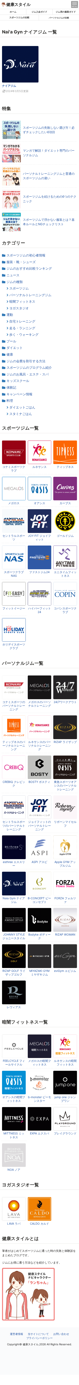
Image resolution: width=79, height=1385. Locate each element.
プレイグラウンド (65, 1133)
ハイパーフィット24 (39, 610)
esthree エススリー (14, 863)
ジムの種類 (14, 282)
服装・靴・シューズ (21, 262)
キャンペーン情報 (19, 394)
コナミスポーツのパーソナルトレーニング (13, 705)
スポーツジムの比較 (19, 17)
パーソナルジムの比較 (59, 17)
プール (11, 341)
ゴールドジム (65, 535)
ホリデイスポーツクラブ (13, 646)
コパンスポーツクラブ (65, 610)
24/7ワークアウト (65, 702)
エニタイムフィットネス (65, 573)
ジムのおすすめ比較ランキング (29, 268)
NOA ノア (13, 1169)
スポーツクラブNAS (14, 573)
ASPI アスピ (39, 862)
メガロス (13, 503)
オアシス (39, 503)
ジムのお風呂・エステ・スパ (27, 374)
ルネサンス (39, 466)
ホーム (13, 11)
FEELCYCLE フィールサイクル (14, 1062)
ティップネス (65, 466)
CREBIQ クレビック (14, 783)
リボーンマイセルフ (65, 823)
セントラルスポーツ (13, 537)
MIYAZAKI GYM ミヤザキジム (39, 972)
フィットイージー (13, 608)
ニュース (12, 275)
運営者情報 (16, 1334)
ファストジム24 (39, 572)
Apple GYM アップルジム (65, 863)
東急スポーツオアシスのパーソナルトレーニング (65, 785)
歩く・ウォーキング (23, 334)
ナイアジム (9, 85)
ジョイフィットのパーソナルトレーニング (39, 825)
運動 (9, 315)
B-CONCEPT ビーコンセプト (39, 900)
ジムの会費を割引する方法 (25, 361)
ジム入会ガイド (39, 11)
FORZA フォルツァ (65, 900)
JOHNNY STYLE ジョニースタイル (13, 936)
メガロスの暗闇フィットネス (39, 1062)
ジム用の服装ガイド (66, 11)
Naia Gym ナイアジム (14, 900)
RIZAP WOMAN (65, 934)
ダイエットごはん (22, 407)
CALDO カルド (39, 1223)
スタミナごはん (20, 414)
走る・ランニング (22, 328)
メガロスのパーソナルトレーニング (39, 703)
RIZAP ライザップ (65, 742)
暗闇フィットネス (22, 301)
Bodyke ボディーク (39, 936)
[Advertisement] (39, 1380)
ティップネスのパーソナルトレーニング (13, 745)
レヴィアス (14, 1007)
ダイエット (14, 348)
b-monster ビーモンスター (39, 1098)
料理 (9, 401)
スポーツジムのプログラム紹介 (29, 368)
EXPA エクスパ (39, 1133)
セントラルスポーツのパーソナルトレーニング (13, 825)
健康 (9, 354)
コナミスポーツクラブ (13, 468)
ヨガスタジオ (19, 308)
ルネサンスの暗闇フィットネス (65, 1062)
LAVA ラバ (13, 1223)
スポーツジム (19, 288)
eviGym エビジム (65, 970)
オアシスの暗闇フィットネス (13, 1098)
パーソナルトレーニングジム (30, 295)
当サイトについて (38, 1334)
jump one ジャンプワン (65, 1098)
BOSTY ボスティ (39, 782)
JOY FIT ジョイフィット (39, 537)
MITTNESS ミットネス (13, 1135)
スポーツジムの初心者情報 (25, 255)
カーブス (65, 503)
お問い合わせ (61, 1334)
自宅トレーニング (22, 321)
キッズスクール (17, 381)
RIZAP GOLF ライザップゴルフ (13, 972)
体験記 (11, 387)
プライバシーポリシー (39, 1338)
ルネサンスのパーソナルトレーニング (39, 745)
